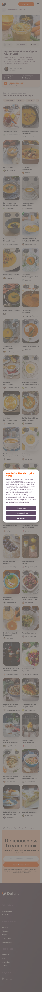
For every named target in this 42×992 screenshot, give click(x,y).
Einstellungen (21, 508)
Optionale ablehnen (21, 513)
